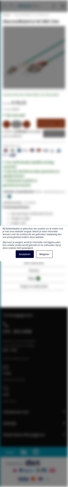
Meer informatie (34, 262)
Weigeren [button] (44, 254)
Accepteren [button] (25, 254)
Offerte (51, 134)
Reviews (34, 270)
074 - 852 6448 (17, 331)
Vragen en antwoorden (34, 286)
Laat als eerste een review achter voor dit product (31, 94)
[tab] (34, 264)
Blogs (33, 278)
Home (6, 15)
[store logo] (27, 2)
